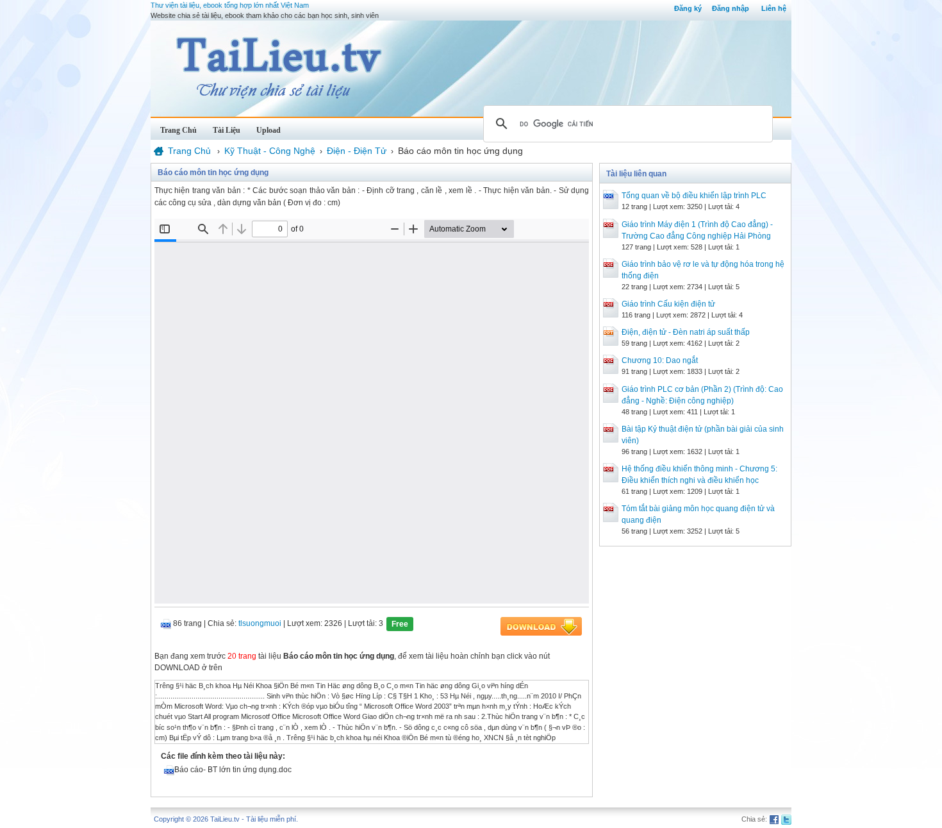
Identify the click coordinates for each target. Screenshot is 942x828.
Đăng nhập (730, 8)
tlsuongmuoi (259, 623)
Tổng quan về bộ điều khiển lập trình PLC (694, 195)
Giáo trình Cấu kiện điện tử (668, 304)
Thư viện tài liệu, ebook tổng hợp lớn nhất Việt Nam (230, 5)
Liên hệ (773, 8)
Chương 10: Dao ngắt (660, 360)
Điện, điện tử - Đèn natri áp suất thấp (686, 332)
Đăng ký (688, 8)
